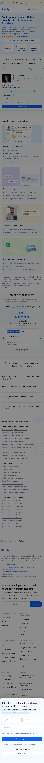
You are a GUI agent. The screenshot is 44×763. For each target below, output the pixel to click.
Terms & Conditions (24, 743)
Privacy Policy (36, 743)
